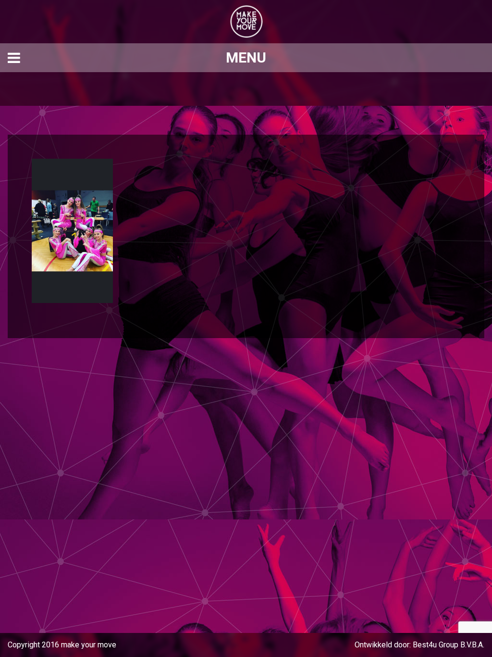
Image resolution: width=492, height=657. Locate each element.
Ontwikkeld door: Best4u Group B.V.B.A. (419, 644)
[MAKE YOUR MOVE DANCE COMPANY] (246, 21)
